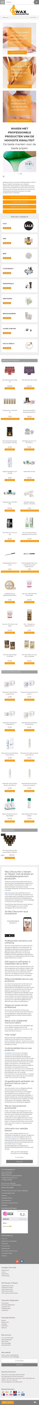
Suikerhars (5, 1310)
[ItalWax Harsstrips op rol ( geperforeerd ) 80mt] (10, 584)
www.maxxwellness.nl (11, 1138)
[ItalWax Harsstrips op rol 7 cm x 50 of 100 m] (29, 431)
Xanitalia (4, 1324)
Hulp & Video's (8, 343)
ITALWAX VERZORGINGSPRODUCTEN (19, 211)
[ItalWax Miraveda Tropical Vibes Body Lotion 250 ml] (10, 774)
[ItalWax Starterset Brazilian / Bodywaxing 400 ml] (29, 401)
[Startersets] (28, 270)
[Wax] (28, 240)
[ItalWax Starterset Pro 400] (29, 462)
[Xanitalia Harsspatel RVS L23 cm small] (10, 553)
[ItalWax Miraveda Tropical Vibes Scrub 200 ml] (10, 682)
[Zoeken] (36, 2)
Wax (4, 238)
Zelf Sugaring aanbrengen (10, 1293)
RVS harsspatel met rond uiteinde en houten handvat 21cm (29, 564)
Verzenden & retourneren (9, 1251)
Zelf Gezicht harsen (7, 1291)
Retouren (4, 1205)
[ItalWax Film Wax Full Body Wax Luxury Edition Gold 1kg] (10, 431)
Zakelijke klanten (7, 1198)
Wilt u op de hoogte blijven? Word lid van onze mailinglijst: (19, 1152)
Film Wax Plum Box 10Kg (29, 380)
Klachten (4, 1195)
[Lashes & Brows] (28, 330)
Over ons (4, 1238)
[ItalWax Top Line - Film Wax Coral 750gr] (10, 614)
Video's (22, 975)
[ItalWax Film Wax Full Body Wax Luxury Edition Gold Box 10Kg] (10, 841)
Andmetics (5, 1326)
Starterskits (5, 1274)
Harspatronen (6, 1306)
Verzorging (7, 298)
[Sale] (28, 225)
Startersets (8, 268)
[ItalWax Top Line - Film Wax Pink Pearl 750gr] (29, 584)
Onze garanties (6, 1200)
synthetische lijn (9, 1055)
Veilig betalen (6, 1248)
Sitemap (4, 1255)
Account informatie (7, 1337)
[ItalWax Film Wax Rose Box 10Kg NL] (10, 370)
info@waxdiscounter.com (9, 1177)
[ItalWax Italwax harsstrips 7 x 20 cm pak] (10, 462)
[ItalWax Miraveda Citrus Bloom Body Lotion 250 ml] (29, 743)
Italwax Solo (5, 1322)
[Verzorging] (28, 300)
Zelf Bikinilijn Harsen (8, 1285)
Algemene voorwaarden (9, 1241)
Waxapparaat (8, 283)
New (4, 253)
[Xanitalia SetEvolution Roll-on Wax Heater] (29, 804)
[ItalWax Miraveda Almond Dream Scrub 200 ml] (29, 713)
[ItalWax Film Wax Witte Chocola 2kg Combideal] (29, 645)
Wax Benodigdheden (8, 1305)
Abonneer (19, 1161)
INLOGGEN (33, 17)
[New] (28, 255)
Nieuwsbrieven (6, 1345)
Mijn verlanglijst (6, 1343)
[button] (19, 173)
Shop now (7, 228)
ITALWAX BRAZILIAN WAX (19, 197)
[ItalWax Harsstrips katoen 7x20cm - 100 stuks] (29, 492)
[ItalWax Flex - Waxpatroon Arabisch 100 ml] (29, 614)
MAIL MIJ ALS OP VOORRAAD (10, 419)
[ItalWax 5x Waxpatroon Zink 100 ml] (10, 401)
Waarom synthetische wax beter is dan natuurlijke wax (18, 1378)
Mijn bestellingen (7, 1339)
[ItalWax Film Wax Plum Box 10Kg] (29, 370)
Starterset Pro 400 (29, 471)
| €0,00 (8, 1402)
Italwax (4, 1320)
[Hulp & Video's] (28, 345)
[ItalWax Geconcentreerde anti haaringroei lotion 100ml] (29, 523)
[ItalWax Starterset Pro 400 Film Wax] (10, 492)
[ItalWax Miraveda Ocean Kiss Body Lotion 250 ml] (10, 743)
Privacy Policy (6, 1246)
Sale (5, 223)
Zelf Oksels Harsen (7, 1289)
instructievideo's (24, 1029)
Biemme (4, 1327)
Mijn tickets (5, 1341)
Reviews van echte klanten (10, 1203)
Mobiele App (5, 1275)
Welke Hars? (5, 1270)
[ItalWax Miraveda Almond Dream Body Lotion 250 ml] (29, 774)
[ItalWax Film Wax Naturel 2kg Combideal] (10, 645)
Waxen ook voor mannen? (10, 1380)
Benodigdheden (9, 313)
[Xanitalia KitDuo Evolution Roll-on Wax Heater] (10, 804)
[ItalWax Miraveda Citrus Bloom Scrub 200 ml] (10, 713)
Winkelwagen (10, 388)
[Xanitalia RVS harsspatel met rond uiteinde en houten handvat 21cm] (29, 553)
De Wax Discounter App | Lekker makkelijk (15, 1190)
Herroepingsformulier (8, 1193)
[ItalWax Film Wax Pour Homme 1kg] (10, 523)
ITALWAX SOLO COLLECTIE (19, 207)
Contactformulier (7, 1253)
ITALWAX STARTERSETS (19, 202)
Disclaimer (5, 1243)
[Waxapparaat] (28, 285)
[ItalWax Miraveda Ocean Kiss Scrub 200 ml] (29, 682)
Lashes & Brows (9, 328)
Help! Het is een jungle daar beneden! (13, 1374)
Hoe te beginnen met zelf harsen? (12, 1382)
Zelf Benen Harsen (7, 1287)
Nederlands (5, 17)
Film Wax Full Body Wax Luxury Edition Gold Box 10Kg (10, 852)
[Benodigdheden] (28, 315)
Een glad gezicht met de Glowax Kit (12, 1376)
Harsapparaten (6, 1308)
